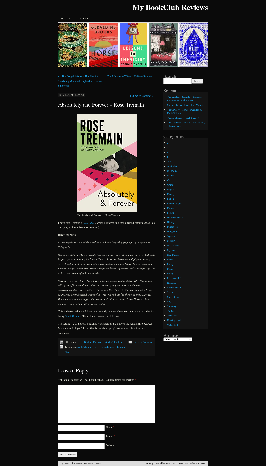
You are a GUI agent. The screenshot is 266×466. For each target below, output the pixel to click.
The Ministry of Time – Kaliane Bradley (131, 76)
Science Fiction (174, 287)
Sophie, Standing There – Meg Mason (185, 104)
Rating (170, 273)
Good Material (73, 316)
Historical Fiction (112, 342)
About (83, 18)
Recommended (174, 278)
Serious (170, 292)
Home (66, 18)
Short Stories (173, 296)
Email (110, 436)
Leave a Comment (143, 342)
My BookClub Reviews (170, 7)
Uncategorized (174, 320)
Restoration (89, 223)
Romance (171, 282)
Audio (170, 161)
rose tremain (109, 347)
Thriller (170, 310)
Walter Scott (172, 324)
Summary (171, 306)
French (170, 212)
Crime (170, 184)
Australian (172, 166)
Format (170, 208)
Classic (170, 180)
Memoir (171, 240)
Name (110, 427)
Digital (88, 342)
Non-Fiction (173, 254)
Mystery (171, 250)
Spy (169, 301)
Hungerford (172, 231)
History (170, 222)
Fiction (97, 342)
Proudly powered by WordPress (160, 463)
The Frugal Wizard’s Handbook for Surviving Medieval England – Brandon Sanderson (80, 81)
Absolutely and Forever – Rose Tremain (101, 104)
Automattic (200, 463)
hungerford (172, 226)
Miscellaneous (174, 245)
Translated (172, 315)
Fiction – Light (174, 203)
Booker (170, 175)
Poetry (170, 264)
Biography (172, 170)
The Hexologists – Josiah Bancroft (183, 117)
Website (110, 445)
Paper (170, 259)
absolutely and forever (88, 347)
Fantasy (170, 194)
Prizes (170, 268)
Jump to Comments (141, 95)
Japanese (171, 236)
